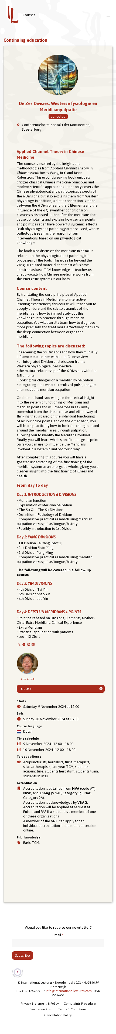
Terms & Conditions (72, 1009)
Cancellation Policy (58, 1015)
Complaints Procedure (79, 1003)
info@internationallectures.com (69, 991)
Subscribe (22, 955)
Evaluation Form (41, 1009)
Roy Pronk (28, 679)
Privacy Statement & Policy (40, 1003)
